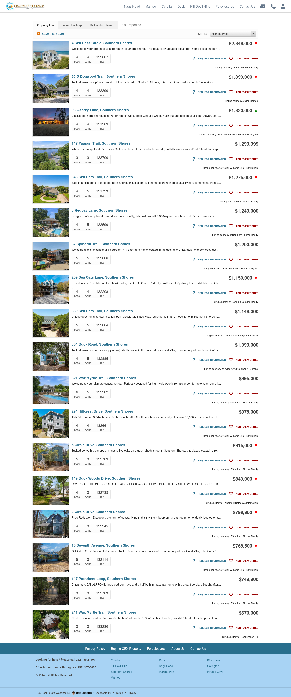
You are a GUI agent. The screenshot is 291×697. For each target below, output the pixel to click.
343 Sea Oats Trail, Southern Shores (102, 177)
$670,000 (248, 612)
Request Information (211, 58)
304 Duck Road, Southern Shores (100, 344)
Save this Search (53, 33)
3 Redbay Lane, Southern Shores (99, 210)
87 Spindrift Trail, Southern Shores (101, 244)
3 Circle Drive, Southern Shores (98, 512)
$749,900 (248, 579)
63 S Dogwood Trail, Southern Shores (103, 76)
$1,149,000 (246, 311)
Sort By (202, 34)
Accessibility (103, 693)
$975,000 (248, 411)
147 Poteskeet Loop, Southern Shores (104, 579)
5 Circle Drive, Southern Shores (98, 445)
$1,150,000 (243, 277)
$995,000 (248, 378)
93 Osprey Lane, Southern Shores (100, 110)
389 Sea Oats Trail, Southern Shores (102, 311)
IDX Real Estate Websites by (54, 693)
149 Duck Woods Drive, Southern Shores (106, 478)
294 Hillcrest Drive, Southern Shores (102, 411)
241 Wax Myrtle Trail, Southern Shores (104, 612)
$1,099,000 (246, 344)
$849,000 (245, 478)
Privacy (132, 693)
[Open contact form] (262, 6)
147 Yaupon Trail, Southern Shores (101, 143)
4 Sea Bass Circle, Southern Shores (102, 43)
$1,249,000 (246, 210)
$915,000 (245, 445)
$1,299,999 (246, 143)
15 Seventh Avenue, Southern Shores (103, 545)
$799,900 (245, 512)
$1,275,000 (243, 177)
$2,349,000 (243, 43)
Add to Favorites (246, 58)
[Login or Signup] (283, 6)
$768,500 (245, 545)
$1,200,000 (246, 244)
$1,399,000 (243, 76)
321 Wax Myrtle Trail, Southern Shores (104, 378)
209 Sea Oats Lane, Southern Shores (103, 277)
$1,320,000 (243, 110)
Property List (45, 25)
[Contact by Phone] (273, 6)
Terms (119, 693)
